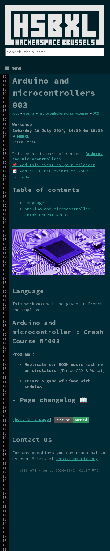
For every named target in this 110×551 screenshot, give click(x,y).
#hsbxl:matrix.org (77, 458)
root (15, 113)
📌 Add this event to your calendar (53, 165)
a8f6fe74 (27, 470)
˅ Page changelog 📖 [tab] (49, 400)
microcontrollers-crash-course (63, 113)
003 (96, 113)
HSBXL (23, 136)
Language (34, 203)
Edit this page (32, 419)
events (28, 113)
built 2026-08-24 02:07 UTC (70, 470)
